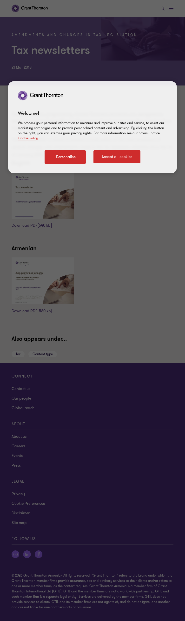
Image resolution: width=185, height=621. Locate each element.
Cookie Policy (28, 138)
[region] (92, 127)
